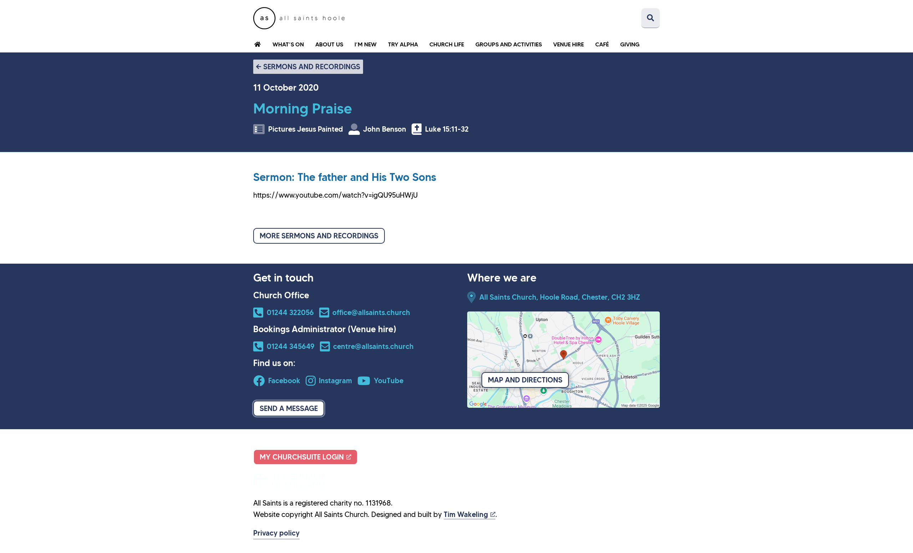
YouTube (388, 380)
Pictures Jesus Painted (305, 129)
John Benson (384, 129)
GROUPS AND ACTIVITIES (508, 44)
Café (602, 44)
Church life (446, 44)
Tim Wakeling (466, 514)
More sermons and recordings (319, 236)
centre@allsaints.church (373, 346)
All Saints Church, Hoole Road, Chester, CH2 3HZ (559, 297)
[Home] (299, 18)
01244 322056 (290, 312)
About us (329, 44)
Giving (629, 44)
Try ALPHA (403, 44)
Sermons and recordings (311, 66)
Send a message (289, 408)
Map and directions (525, 380)
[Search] (650, 18)
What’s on (288, 44)
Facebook (284, 380)
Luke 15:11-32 (447, 129)
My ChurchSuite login (302, 457)
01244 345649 (291, 346)
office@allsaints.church (371, 312)
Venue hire (568, 44)
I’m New (366, 44)
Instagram (335, 380)
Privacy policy (276, 533)
